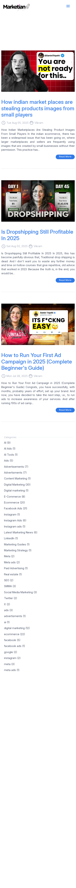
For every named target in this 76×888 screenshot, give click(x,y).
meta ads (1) (12, 670)
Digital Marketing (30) (17, 484)
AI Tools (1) (11, 454)
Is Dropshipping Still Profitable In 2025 (37, 234)
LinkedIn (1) (11, 538)
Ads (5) (8, 460)
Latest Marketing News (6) (20, 532)
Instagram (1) (12, 514)
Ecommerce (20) (14, 502)
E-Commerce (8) (14, 496)
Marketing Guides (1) (17, 544)
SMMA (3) (10, 586)
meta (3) (9, 663)
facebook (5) (12, 640)
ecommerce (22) (14, 634)
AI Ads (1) (9, 448)
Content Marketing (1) (17, 478)
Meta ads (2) (12, 562)
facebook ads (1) (14, 646)
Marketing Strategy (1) (18, 550)
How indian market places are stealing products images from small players (37, 108)
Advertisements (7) (16, 466)
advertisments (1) (15, 616)
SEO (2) (8, 580)
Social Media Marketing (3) (20, 592)
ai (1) (7, 622)
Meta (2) (9, 556)
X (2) (7, 604)
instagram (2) (12, 658)
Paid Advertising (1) (16, 568)
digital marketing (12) (17, 628)
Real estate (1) (13, 574)
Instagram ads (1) (14, 526)
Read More (65, 156)
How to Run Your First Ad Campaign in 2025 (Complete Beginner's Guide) (36, 361)
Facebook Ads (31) (15, 508)
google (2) (10, 651)
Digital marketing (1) (16, 490)
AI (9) (7, 442)
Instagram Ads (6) (15, 520)
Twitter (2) (10, 598)
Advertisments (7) (15, 472)
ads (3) (8, 610)
